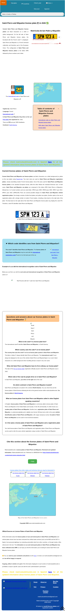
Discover (37, 9)
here (50, 162)
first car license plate (18, 368)
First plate (6, 119)
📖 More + (49, 3)
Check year (37, 3)
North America (13, 125)
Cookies (55, 587)
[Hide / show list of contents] (58, 108)
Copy (32, 461)
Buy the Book (55, 582)
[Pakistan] (47, 475)
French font (19, 179)
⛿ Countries (25, 4)
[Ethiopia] (32, 475)
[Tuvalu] (18, 475)
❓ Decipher (13, 3)
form (35, 555)
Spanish (46, 9)
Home (3, 2)
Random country (45, 591)
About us (43, 582)
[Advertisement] (32, 70)
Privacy (43, 587)
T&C (35, 587)
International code (8, 114)
